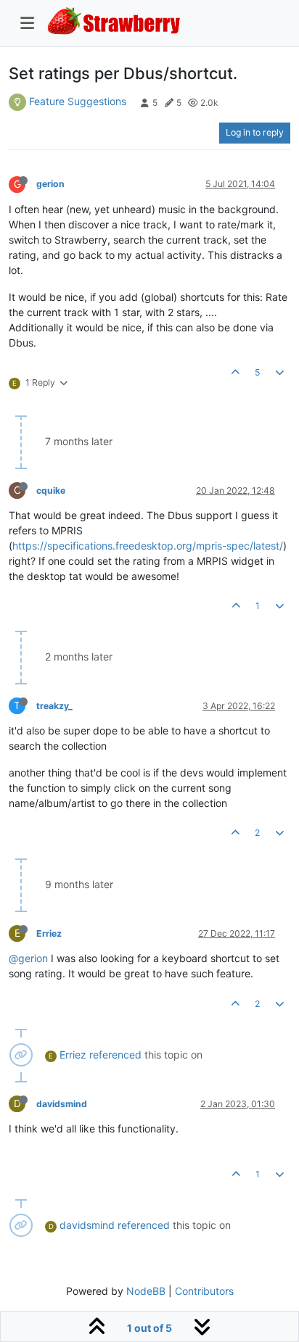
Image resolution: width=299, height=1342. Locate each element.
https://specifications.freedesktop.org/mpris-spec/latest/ (147, 545)
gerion (50, 183)
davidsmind (61, 1103)
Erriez (49, 933)
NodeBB (145, 1291)
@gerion (28, 958)
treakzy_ (54, 705)
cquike (50, 490)
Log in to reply (255, 132)
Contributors (204, 1291)
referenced (115, 1054)
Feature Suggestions (77, 101)
